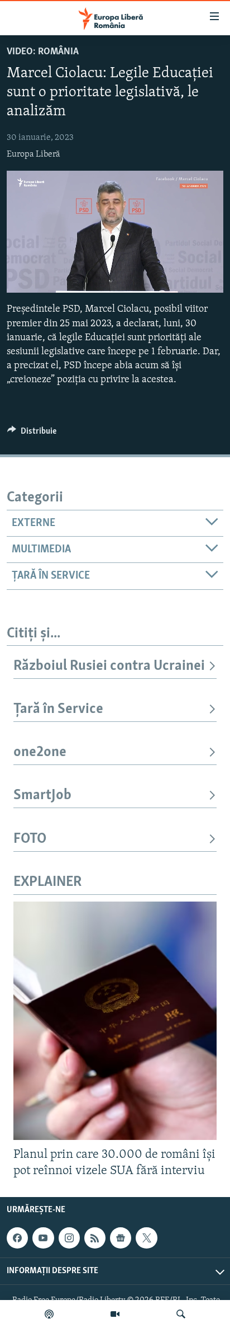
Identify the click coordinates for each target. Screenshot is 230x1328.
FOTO (29, 839)
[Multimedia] (115, 1314)
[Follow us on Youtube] (43, 1238)
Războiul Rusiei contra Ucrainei (109, 666)
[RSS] (95, 1238)
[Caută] (181, 1314)
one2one (39, 752)
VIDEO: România (43, 52)
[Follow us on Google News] (120, 1238)
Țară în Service (58, 709)
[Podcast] (49, 1314)
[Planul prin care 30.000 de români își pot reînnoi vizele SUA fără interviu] (115, 1021)
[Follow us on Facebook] (17, 1238)
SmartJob (42, 795)
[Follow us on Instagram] (69, 1238)
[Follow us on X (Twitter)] (146, 1238)
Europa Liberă (33, 154)
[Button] (31, 433)
